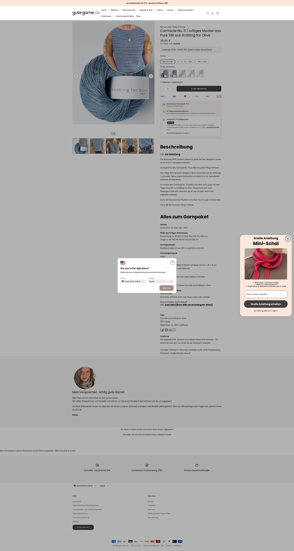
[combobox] (131, 281)
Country (123, 278)
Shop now (166, 288)
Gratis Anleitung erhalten (266, 304)
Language (151, 278)
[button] (218, 13)
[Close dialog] (288, 239)
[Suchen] (208, 13)
